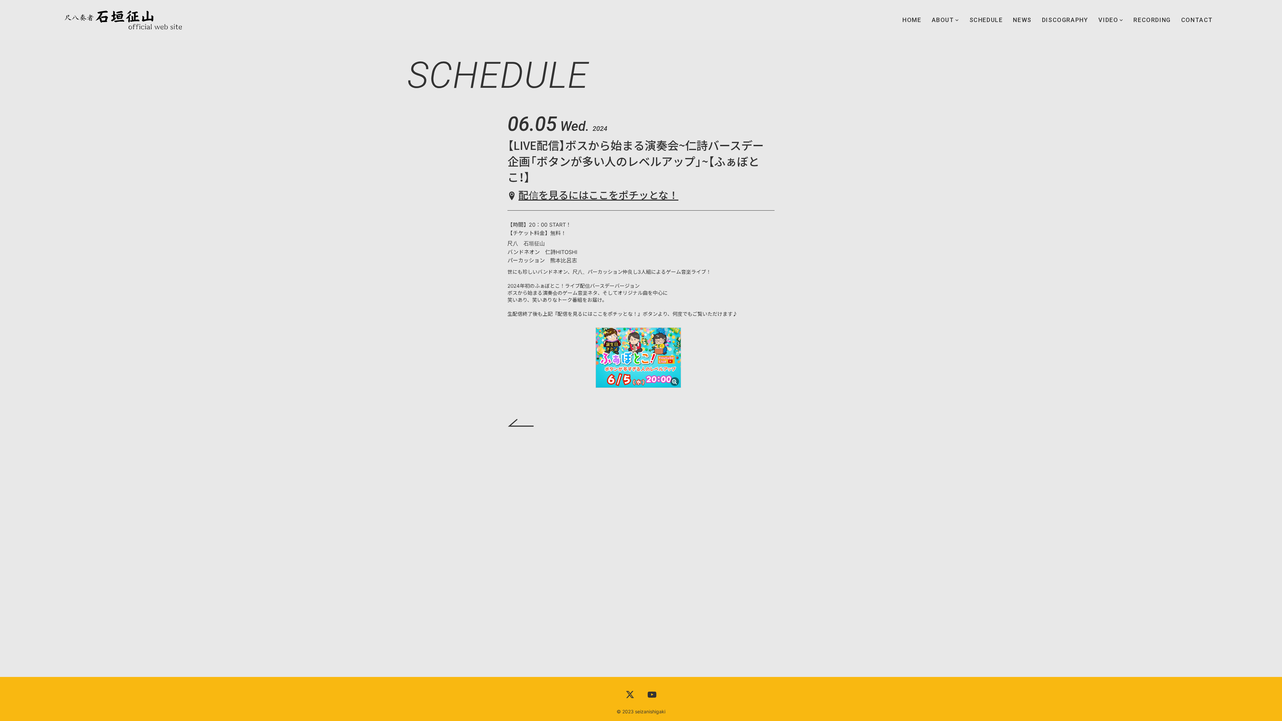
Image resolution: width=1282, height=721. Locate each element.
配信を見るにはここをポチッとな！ (598, 195)
